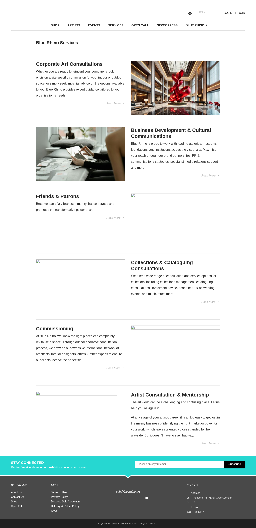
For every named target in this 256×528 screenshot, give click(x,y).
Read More (113, 103)
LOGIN (227, 12)
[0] (193, 12)
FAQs (54, 510)
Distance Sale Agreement (65, 501)
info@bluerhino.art (128, 491)
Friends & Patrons (57, 196)
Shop (14, 501)
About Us (16, 492)
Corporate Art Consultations (69, 64)
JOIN (242, 12)
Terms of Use (59, 492)
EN (201, 12)
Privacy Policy (59, 496)
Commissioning (54, 328)
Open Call (16, 506)
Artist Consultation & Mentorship (170, 394)
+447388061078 (196, 512)
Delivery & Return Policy (65, 506)
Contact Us (17, 496)
